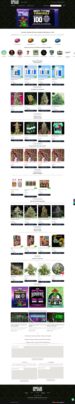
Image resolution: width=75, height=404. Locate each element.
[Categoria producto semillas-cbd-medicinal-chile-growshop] (44, 40)
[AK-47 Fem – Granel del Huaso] (58, 154)
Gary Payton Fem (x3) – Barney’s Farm (30, 134)
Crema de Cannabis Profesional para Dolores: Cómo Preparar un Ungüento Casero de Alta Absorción (54, 325)
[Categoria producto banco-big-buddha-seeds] (16, 53)
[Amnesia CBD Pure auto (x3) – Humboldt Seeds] (44, 268)
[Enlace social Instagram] (36, 394)
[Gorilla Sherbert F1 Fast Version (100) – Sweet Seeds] (17, 98)
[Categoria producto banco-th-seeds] (48, 53)
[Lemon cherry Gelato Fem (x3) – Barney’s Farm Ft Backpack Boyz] (44, 127)
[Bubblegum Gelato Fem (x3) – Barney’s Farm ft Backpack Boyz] (58, 127)
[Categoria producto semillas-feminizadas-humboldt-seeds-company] (64, 53)
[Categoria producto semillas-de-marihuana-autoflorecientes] (30, 40)
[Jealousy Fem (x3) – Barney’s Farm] (17, 127)
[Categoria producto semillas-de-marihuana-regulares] (57, 40)
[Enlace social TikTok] (40, 394)
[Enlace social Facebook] (34, 394)
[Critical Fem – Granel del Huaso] (17, 154)
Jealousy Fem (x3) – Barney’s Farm (16, 134)
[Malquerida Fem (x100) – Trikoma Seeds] (44, 98)
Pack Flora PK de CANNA (14, 188)
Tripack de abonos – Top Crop (42, 188)
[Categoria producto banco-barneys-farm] (8, 53)
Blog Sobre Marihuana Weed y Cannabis (16, 322)
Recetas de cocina (49, 322)
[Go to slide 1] (37, 58)
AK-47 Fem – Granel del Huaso (56, 161)
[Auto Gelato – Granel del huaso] (44, 154)
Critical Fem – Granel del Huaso (15, 161)
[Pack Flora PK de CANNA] (17, 182)
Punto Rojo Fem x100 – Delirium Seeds (30, 104)
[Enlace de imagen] (37, 17)
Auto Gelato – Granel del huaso (43, 161)
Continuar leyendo (50, 331)
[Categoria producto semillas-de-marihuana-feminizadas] (17, 40)
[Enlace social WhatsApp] (38, 394)
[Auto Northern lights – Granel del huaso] (30, 154)
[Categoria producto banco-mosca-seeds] (32, 53)
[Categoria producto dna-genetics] (56, 53)
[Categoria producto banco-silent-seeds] (40, 53)
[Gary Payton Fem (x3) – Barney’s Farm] (30, 127)
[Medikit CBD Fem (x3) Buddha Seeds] (30, 268)
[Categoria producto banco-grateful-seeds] (24, 53)
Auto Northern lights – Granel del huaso (30, 161)
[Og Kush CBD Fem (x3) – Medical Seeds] (58, 268)
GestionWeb (14, 320)
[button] (15, 17)
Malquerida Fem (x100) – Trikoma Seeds (44, 104)
